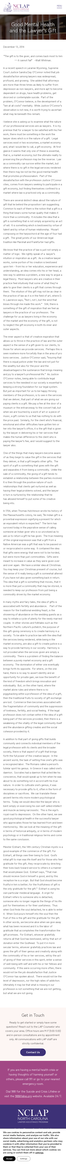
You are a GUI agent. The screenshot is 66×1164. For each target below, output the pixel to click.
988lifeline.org (23, 1096)
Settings (23, 1158)
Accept (9, 1158)
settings (39, 1152)
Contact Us (33, 1052)
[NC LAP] (24, 7)
